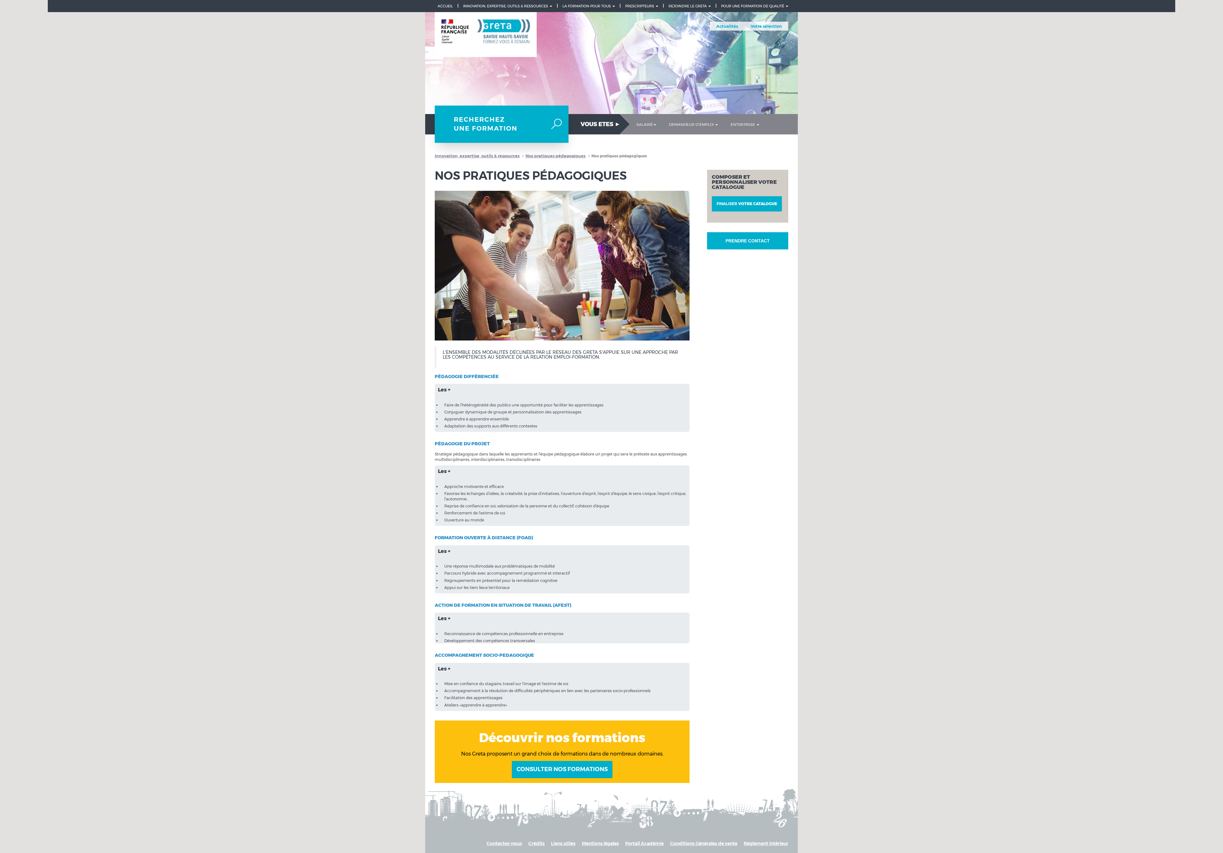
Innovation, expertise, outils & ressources (506, 6)
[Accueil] (486, 34)
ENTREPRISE (743, 124)
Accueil (445, 6)
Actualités (727, 26)
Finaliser (747, 203)
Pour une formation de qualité (753, 6)
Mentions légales (600, 843)
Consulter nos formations (562, 769)
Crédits (536, 843)
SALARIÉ (644, 124)
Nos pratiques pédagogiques (555, 155)
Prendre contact (748, 240)
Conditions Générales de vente (703, 843)
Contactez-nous (504, 843)
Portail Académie (644, 843)
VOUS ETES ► (600, 124)
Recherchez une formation (486, 124)
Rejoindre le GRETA (688, 6)
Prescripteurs (640, 6)
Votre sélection (766, 26)
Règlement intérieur (766, 843)
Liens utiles (563, 843)
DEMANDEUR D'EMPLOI (692, 124)
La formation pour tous (587, 6)
